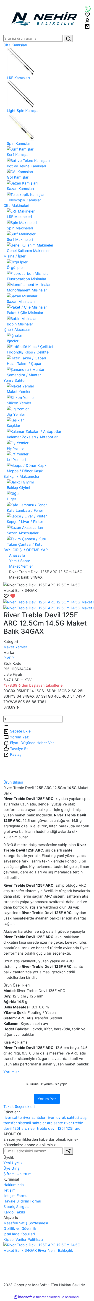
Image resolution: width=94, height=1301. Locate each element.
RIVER (8, 658)
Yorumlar (11, 1072)
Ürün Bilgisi (13, 782)
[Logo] (44, 17)
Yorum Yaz (47, 1098)
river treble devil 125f (46, 1128)
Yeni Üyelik (13, 1163)
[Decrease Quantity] (6, 712)
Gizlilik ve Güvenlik (19, 1228)
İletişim (9, 1190)
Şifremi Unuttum (17, 1173)
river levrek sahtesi (63, 1117)
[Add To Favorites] (9, 596)
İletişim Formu (15, 1195)
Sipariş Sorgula (16, 1206)
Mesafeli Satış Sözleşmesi (25, 1223)
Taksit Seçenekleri (19, 1106)
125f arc (73, 1128)
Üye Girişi (11, 1168)
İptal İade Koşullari (19, 1234)
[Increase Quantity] (6, 725)
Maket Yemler (15, 647)
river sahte (12, 1117)
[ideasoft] (23, 1297)
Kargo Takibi (14, 1212)
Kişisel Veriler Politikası (23, 1239)
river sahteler (34, 1117)
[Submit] (68, 1151)
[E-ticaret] (46, 1297)
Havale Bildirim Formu (22, 1201)
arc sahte (55, 1123)
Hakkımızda (13, 1184)
